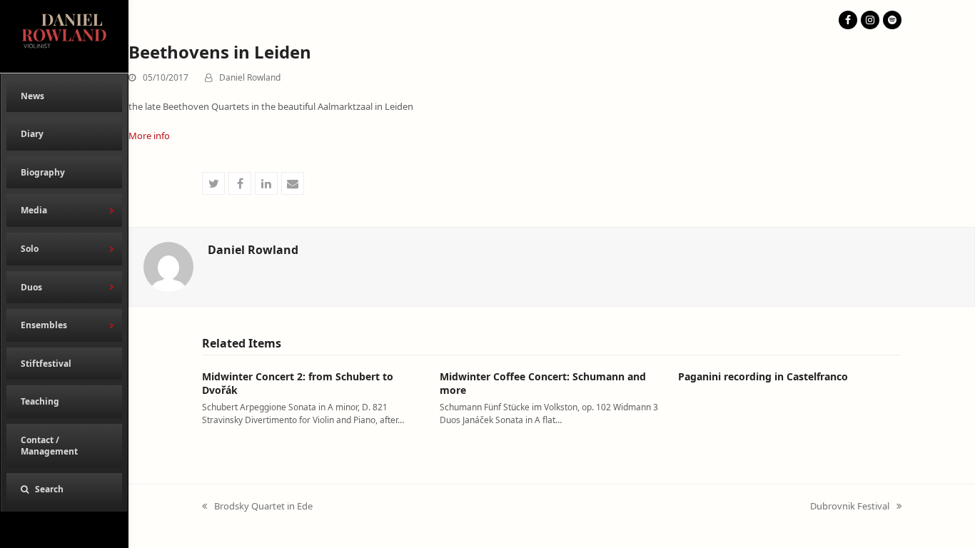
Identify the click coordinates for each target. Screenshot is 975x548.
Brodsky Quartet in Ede (257, 506)
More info (149, 135)
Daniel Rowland (250, 77)
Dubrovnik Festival (849, 506)
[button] (64, 489)
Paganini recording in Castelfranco (763, 376)
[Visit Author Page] (168, 265)
